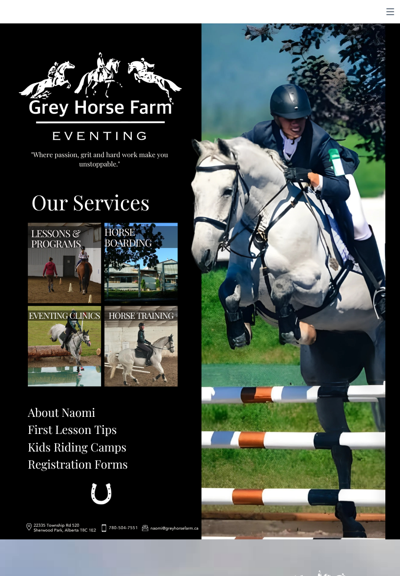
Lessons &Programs (56, 238)
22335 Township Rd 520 (56, 525)
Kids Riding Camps (77, 446)
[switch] (390, 12)
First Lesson (59, 429)
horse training (141, 315)
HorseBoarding (127, 237)
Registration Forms (78, 464)
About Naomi (61, 412)
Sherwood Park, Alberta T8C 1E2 (65, 530)
